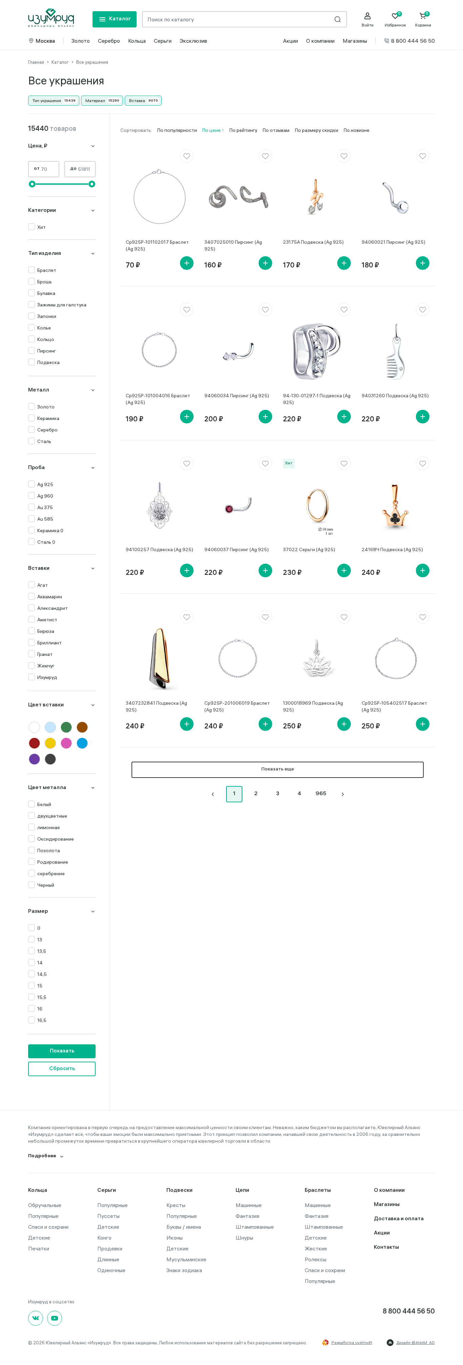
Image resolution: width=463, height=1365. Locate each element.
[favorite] (187, 156)
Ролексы (315, 1259)
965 (321, 794)
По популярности (177, 130)
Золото (81, 40)
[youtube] (54, 1318)
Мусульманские (186, 1259)
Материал (95, 100)
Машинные (249, 1205)
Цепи (242, 1190)
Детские (39, 1237)
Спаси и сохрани (48, 1226)
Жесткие (316, 1248)
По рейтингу (243, 130)
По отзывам (276, 130)
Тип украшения (47, 100)
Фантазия (247, 1215)
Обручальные (44, 1205)
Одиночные (111, 1270)
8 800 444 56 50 (413, 40)
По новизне (356, 130)
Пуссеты (108, 1215)
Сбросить (62, 1069)
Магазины (355, 40)
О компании (320, 40)
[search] (338, 19)
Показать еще (277, 769)
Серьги (163, 40)
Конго (104, 1237)
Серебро (109, 40)
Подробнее (42, 1156)
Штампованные (255, 1226)
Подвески (179, 1190)
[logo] (51, 17)
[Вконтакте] (35, 1318)
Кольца (137, 40)
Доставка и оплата (399, 1219)
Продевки (109, 1248)
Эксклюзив (193, 40)
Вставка (137, 100)
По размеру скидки (316, 130)
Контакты (386, 1247)
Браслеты (318, 1190)
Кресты (175, 1205)
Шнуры (244, 1237)
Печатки (38, 1248)
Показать (62, 1051)
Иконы (174, 1237)
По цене (212, 130)
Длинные (108, 1259)
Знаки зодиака (184, 1270)
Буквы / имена (183, 1226)
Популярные (43, 1215)
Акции (290, 40)
